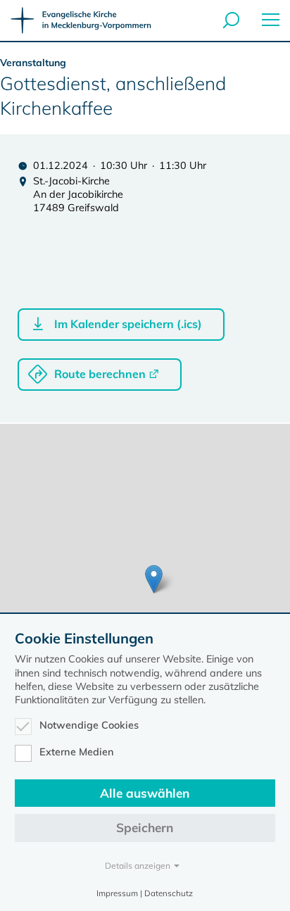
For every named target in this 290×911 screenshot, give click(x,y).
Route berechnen (100, 374)
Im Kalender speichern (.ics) (128, 324)
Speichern (144, 827)
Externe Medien (76, 752)
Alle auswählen (144, 793)
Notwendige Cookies (89, 725)
